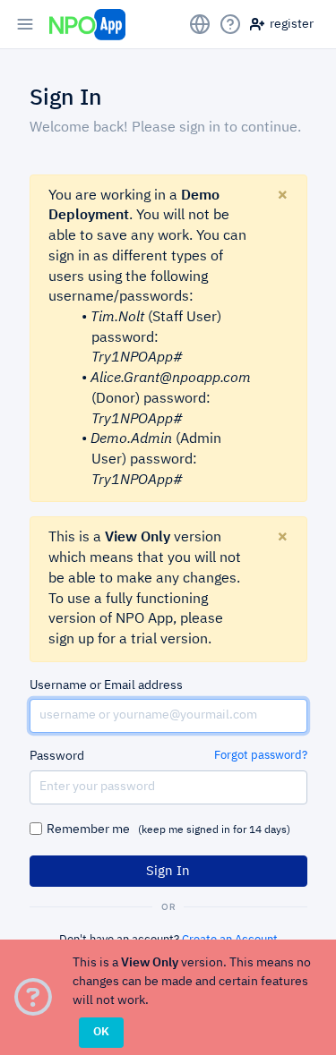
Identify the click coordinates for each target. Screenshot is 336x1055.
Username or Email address (106, 685)
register (289, 24)
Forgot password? (260, 755)
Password (57, 756)
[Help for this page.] (230, 24)
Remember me (168, 829)
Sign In (168, 871)
